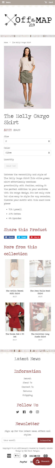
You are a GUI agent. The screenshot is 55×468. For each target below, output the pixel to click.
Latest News (27, 359)
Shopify (42, 448)
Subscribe (45, 440)
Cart (50, 2)
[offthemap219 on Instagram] (37, 412)
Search (27, 378)
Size (6, 136)
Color (7, 148)
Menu (8, 2)
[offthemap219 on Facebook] (24, 412)
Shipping (27, 395)
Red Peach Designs (31, 451)
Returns (27, 391)
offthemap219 (22, 448)
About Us (27, 382)
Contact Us (28, 386)
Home (6, 42)
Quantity (9, 159)
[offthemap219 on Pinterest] (30, 412)
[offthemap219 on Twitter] (17, 412)
